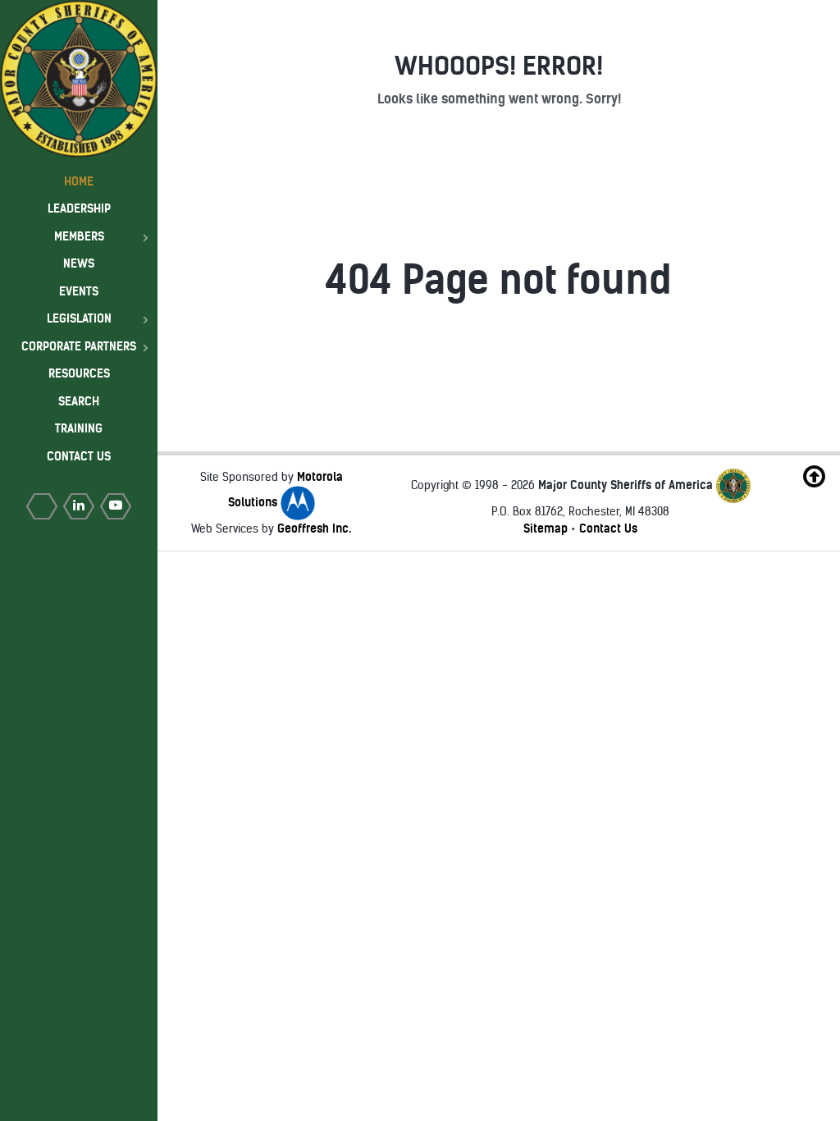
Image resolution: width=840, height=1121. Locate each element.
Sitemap (545, 528)
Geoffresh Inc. (314, 528)
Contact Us (608, 528)
